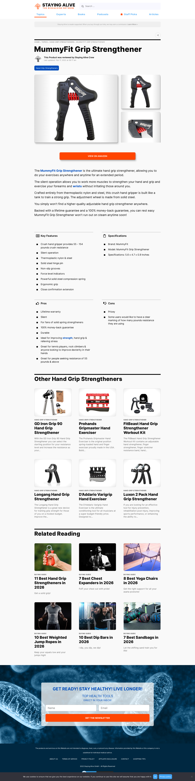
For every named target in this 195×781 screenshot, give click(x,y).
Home (37, 42)
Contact (125, 759)
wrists (77, 186)
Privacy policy (165, 777)
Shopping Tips (139, 759)
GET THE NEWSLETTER (97, 718)
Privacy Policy (87, 759)
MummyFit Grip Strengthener (61, 170)
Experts (61, 14)
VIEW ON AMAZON (97, 156)
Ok (155, 777)
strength (68, 338)
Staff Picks (130, 14)
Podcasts (102, 14)
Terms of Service (69, 759)
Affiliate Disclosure (108, 759)
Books (81, 14)
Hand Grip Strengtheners (61, 42)
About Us (54, 759)
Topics (40, 14)
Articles (154, 14)
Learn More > (132, 24)
